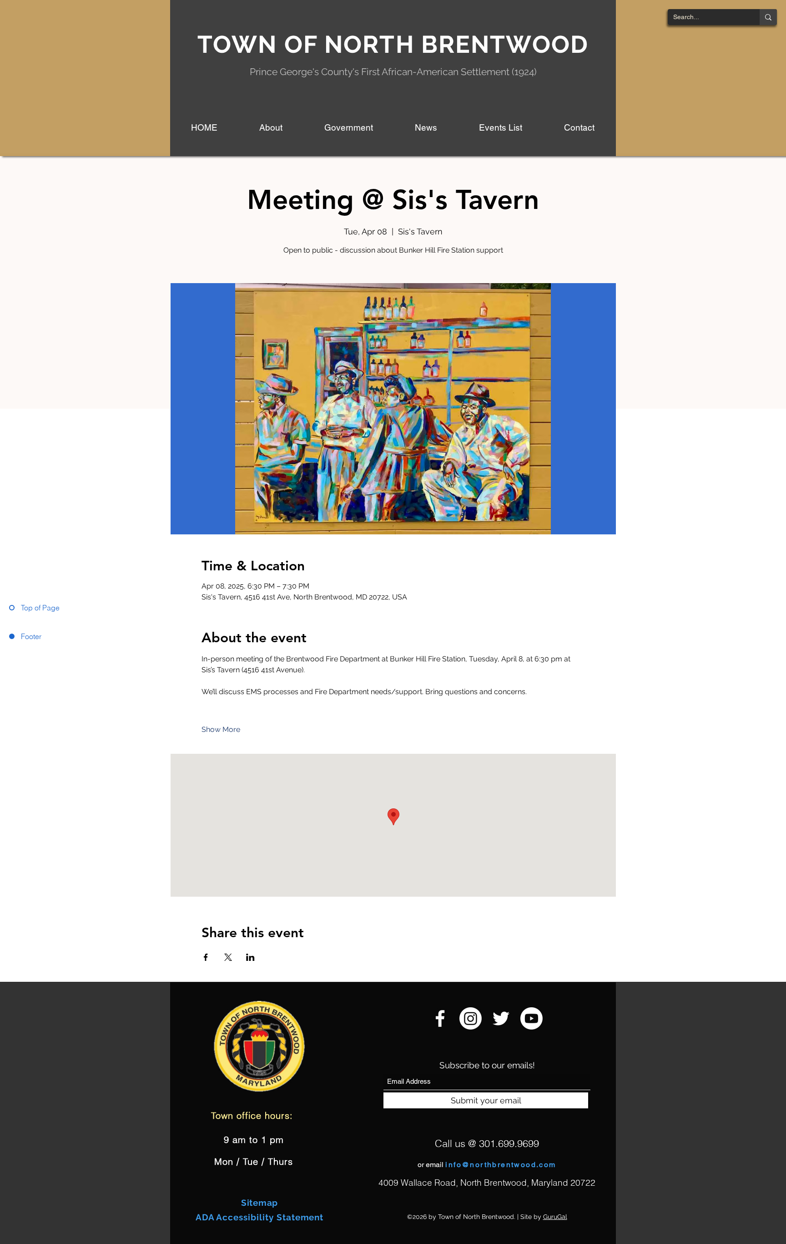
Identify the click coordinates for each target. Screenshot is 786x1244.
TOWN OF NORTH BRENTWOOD (393, 44)
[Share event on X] (228, 957)
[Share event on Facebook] (206, 957)
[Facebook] (440, 1018)
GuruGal (555, 1216)
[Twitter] (501, 1018)
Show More (221, 729)
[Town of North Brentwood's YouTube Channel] (531, 1018)
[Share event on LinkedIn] (250, 957)
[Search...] (768, 17)
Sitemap (259, 1203)
